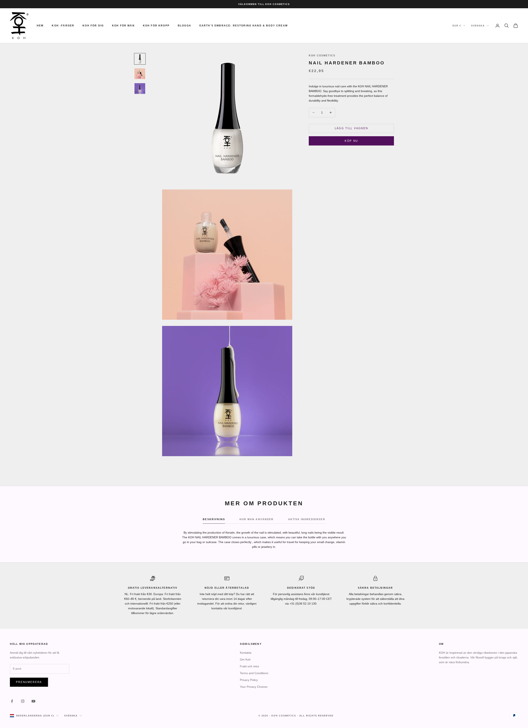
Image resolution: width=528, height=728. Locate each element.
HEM (40, 25)
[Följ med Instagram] (23, 701)
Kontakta (245, 652)
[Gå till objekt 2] (140, 73)
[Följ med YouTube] (33, 701)
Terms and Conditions (254, 673)
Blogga (184, 25)
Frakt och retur (249, 666)
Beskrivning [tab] (214, 519)
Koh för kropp (156, 25)
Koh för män (123, 25)
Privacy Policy (249, 680)
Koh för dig (93, 25)
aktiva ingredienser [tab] (306, 519)
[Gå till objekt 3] (140, 88)
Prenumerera (29, 682)
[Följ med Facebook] (12, 701)
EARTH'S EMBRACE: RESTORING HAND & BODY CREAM (243, 25)
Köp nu (351, 140)
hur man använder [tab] (256, 519)
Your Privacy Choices (254, 686)
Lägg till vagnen (351, 128)
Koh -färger (63, 25)
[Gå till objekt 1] (140, 59)
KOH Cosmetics (322, 55)
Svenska (478, 25)
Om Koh (245, 659)
